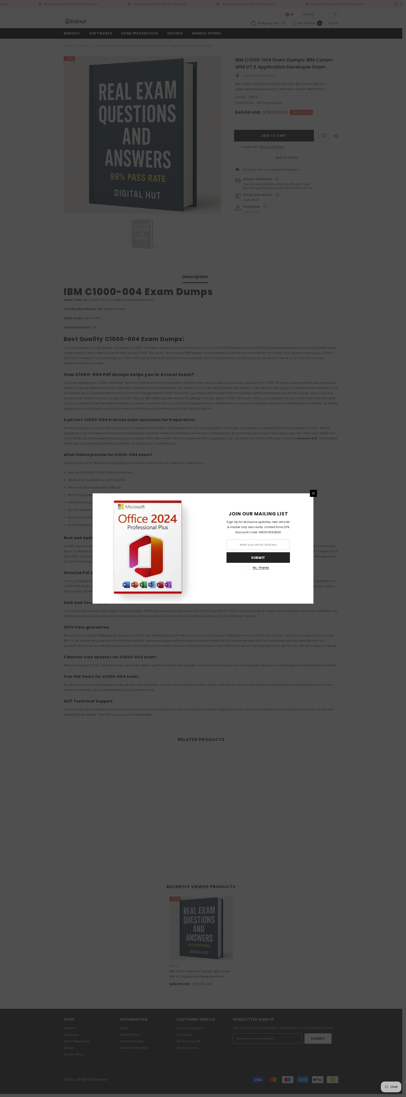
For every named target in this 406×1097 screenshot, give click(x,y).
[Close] (313, 493)
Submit (258, 557)
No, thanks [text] (261, 568)
